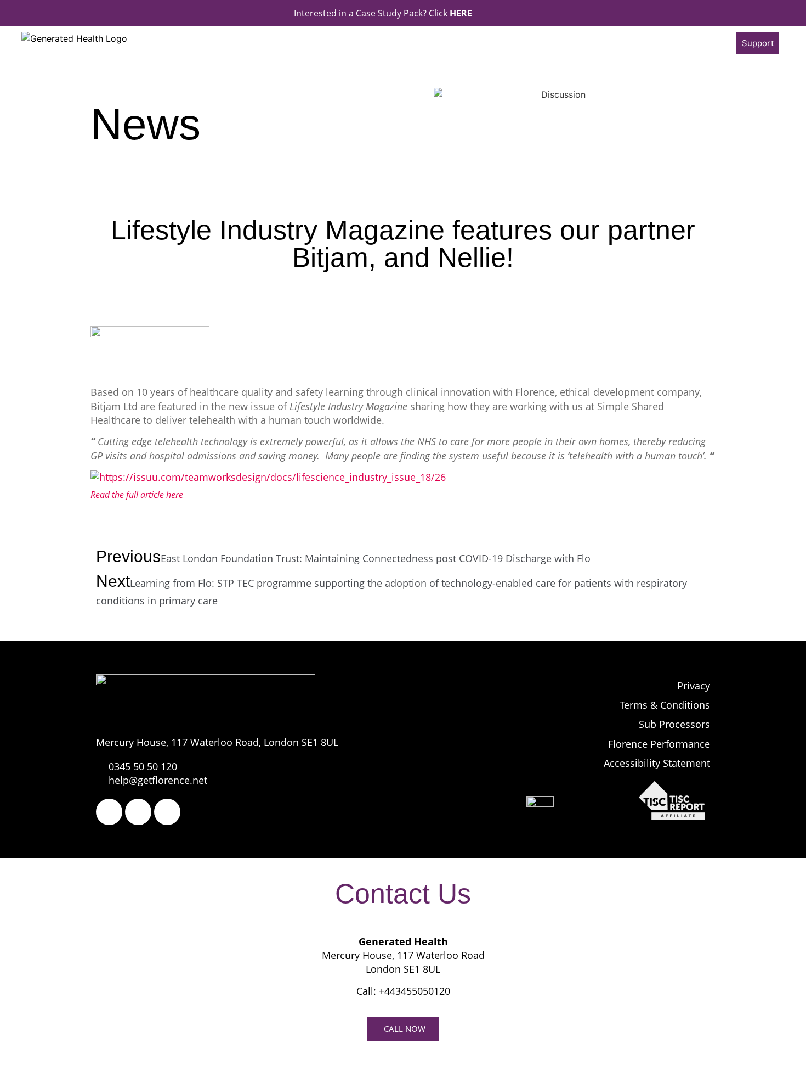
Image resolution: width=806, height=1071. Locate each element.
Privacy (693, 685)
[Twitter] (138, 812)
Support (758, 43)
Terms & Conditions (665, 704)
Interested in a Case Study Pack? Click (383, 13)
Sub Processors (674, 724)
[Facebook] (109, 812)
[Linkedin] (167, 812)
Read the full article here (136, 495)
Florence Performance (659, 743)
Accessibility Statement (657, 763)
